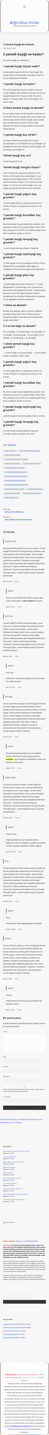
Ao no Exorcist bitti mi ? (10, 1194)
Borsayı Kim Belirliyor (14, 512)
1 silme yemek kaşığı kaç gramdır (29, 451)
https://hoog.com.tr (7, 1133)
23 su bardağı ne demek (11, 493)
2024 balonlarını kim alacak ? (12, 1189)
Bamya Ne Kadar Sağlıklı (11, 1348)
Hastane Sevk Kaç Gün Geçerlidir (13, 1335)
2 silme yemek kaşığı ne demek (14, 489)
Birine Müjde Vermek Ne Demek (18, 520)
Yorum (5, 1042)
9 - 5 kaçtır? (7, 1107)
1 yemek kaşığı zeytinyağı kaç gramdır (16, 485)
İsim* (4, 1067)
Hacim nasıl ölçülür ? (9, 1178)
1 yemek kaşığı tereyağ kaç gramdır (15, 472)
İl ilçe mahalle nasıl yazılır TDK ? (13, 1199)
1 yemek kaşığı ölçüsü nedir (31, 463)
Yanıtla (16, 587)
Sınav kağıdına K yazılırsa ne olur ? (14, 1173)
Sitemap (18, 1133)
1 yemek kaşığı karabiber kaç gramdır (16, 459)
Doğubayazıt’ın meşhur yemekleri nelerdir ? (16, 1162)
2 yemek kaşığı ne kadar (35, 489)
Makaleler (12, 445)
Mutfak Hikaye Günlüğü (24, 23)
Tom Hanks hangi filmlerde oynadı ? (14, 1210)
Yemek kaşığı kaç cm (10, 497)
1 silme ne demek (9, 451)
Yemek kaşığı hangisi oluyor (31, 493)
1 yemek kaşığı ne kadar (11, 463)
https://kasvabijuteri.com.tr (32, 1130)
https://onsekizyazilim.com (10, 1130)
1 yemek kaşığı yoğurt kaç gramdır (15, 480)
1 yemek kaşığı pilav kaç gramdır (14, 468)
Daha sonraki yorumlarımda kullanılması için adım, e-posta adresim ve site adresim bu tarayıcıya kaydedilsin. (24, 1101)
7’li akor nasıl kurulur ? (10, 1167)
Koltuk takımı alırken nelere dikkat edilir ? (15, 1205)
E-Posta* (6, 1077)
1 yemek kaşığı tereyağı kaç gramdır (15, 476)
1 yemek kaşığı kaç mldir (12, 455)
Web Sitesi (6, 1087)
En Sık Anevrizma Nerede (11, 1341)
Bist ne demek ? (8, 1183)
